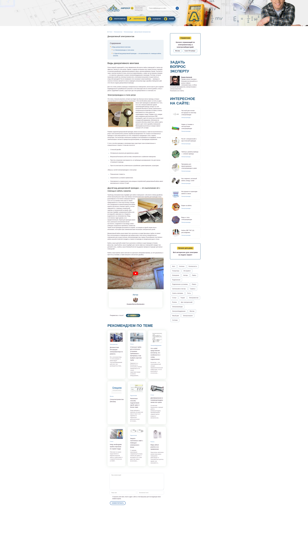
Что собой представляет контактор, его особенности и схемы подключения (155, 354)
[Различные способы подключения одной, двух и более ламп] (136, 388)
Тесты (189, 293)
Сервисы (192, 288)
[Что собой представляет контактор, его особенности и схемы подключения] (157, 338)
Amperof (127, 8)
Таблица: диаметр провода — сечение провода (189, 153)
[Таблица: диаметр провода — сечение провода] (176, 154)
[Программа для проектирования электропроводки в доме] (176, 168)
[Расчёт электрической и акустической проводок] (176, 141)
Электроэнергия (119, 18)
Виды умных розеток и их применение (155, 447)
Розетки (152, 441)
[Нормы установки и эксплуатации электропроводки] (176, 128)
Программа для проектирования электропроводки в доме (189, 166)
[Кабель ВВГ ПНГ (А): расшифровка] (176, 233)
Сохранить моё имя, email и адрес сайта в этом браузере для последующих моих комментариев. (136, 497)
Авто (173, 266)
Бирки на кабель (186, 205)
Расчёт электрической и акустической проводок (189, 140)
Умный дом (175, 315)
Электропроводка (128, 31)
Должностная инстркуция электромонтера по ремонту (116, 351)
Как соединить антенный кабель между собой (189, 179)
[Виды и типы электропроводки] (176, 220)
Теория (171, 18)
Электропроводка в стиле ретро (123, 50)
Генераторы (175, 271)
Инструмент (187, 271)
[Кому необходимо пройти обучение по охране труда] (116, 434)
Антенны (181, 266)
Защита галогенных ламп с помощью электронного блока (136, 443)
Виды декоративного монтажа (120, 47)
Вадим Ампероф (186, 77)
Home (110, 31)
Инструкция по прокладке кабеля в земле (189, 192)
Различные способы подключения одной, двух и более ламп (134, 403)
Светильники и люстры (179, 288)
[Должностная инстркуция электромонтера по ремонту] (116, 337)
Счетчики (175, 320)
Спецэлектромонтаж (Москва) (116, 400)
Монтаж (192, 311)
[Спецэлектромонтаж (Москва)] (116, 389)
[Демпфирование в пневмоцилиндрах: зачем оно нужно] (157, 388)
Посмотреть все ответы (177, 90)
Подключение (133, 395)
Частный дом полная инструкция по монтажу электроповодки (188, 112)
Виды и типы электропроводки (186, 218)
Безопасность (193, 266)
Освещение (157, 18)
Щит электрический (186, 302)
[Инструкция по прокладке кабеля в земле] (176, 194)
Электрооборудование (156, 345)
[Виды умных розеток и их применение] (157, 434)
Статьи (132, 344)
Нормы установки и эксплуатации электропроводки (187, 126)
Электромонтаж (139, 18)
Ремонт (194, 284)
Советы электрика (177, 293)
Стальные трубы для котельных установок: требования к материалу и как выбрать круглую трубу (136, 353)
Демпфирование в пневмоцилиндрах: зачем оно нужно (157, 400)
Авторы (185, 275)
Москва (111, 396)
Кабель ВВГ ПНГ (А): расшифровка (187, 231)
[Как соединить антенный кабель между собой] (176, 181)
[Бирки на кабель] (176, 207)
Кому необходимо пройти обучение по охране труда (116, 447)
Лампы (194, 275)
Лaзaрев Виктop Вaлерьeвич (135, 304)
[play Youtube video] (135, 273)
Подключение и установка (180, 284)
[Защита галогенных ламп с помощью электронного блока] (136, 431)
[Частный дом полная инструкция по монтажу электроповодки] (176, 114)
